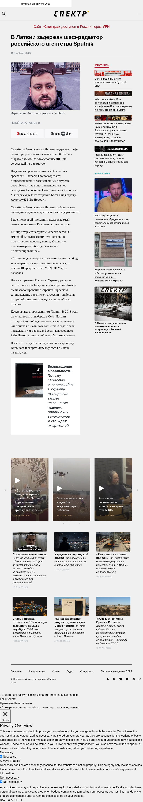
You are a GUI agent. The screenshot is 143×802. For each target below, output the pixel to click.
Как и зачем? (8, 699)
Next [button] (137, 489)
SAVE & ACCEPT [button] (11, 800)
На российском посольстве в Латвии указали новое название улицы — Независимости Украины (110, 275)
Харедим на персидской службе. (71, 559)
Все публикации (36, 671)
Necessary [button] (6, 752)
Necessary (9, 756)
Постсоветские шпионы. (30, 568)
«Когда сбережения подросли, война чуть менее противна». (69, 627)
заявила (16, 268)
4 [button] (79, 523)
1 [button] (63, 523)
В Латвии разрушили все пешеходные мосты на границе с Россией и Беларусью (110, 327)
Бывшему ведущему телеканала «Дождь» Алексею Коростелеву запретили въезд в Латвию (112, 220)
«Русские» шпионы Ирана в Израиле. (111, 631)
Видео (70, 671)
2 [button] (69, 523)
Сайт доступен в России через (71, 26)
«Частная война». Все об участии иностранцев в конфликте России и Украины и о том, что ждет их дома (113, 104)
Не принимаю (23, 703)
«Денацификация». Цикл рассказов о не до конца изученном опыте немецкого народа (111, 160)
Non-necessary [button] (9, 777)
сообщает (50, 159)
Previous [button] (6, 489)
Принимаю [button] (7, 703)
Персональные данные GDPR (116, 671)
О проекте (16, 671)
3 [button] (74, 523)
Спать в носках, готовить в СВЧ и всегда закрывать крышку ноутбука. (30, 627)
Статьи (55, 671)
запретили (35, 347)
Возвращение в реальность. (61, 396)
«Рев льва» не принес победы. (112, 563)
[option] (30, 489)
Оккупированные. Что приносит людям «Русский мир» (110, 82)
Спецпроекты (102, 65)
